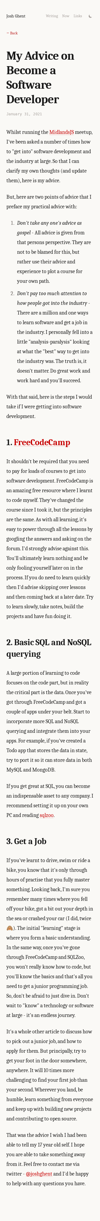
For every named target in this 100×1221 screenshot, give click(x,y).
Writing (52, 16)
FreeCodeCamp (42, 442)
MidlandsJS (61, 132)
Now (65, 16)
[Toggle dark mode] (90, 16)
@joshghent (39, 1174)
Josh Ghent (15, 16)
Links (78, 16)
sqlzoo (47, 815)
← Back (12, 33)
